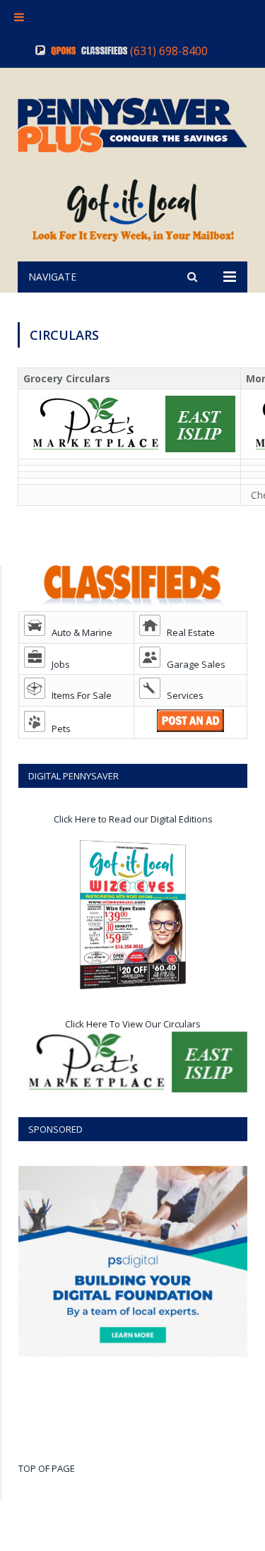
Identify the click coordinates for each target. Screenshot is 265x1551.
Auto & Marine (78, 632)
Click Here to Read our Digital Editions (133, 819)
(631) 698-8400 (169, 51)
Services (182, 695)
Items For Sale (78, 695)
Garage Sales (192, 664)
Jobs (57, 664)
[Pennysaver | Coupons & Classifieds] (132, 122)
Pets (58, 728)
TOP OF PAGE (46, 1468)
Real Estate (187, 632)
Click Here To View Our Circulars (133, 1024)
